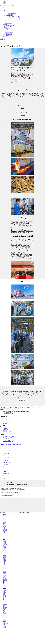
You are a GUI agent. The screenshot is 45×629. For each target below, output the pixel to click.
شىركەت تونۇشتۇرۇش (9, 25)
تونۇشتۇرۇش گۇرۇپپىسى (7, 42)
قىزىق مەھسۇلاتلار (11, 444)
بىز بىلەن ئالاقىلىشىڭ (7, 36)
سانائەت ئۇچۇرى (8, 34)
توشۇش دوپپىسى (8, 23)
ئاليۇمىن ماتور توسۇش (12, 13)
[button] (22, 400)
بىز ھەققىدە (5, 24)
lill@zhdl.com (5, 464)
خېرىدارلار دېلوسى (8, 33)
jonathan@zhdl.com (9, 413)
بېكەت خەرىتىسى (3, 444)
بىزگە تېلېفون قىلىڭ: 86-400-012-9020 (7, 5)
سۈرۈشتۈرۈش (3, 408)
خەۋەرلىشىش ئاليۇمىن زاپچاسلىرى (14, 18)
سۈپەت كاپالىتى (8, 29)
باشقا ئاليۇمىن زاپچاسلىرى (13, 19)
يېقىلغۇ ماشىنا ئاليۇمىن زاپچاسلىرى (14, 16)
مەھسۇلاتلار (5, 10)
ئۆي (3, 9)
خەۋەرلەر (5, 30)
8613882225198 (6, 453)
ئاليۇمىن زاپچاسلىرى (9, 15)
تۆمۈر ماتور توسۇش (11, 14)
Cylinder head (7, 20)
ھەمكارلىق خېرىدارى (9, 28)
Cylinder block (8, 11)
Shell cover (7, 21)
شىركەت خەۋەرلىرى (9, 32)
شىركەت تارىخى (8, 26)
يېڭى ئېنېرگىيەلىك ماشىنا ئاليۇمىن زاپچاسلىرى (16, 17)
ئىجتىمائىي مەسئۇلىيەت (7, 35)
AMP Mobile (18, 444)
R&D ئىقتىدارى (8, 27)
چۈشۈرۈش (5, 423)
